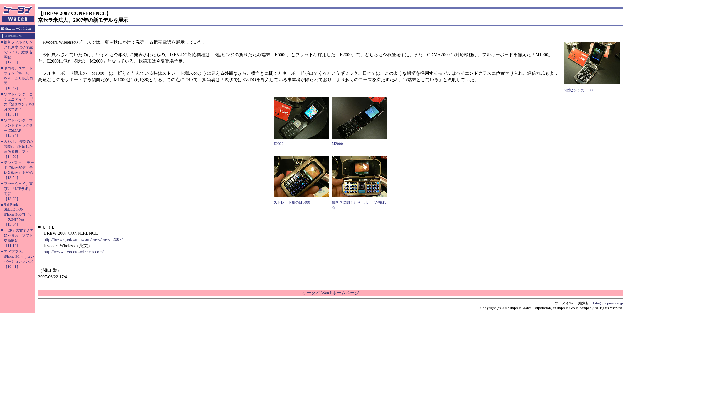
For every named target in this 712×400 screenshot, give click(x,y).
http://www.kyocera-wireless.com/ (74, 251)
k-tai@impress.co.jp (608, 303)
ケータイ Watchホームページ (330, 293)
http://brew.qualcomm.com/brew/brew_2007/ (83, 239)
